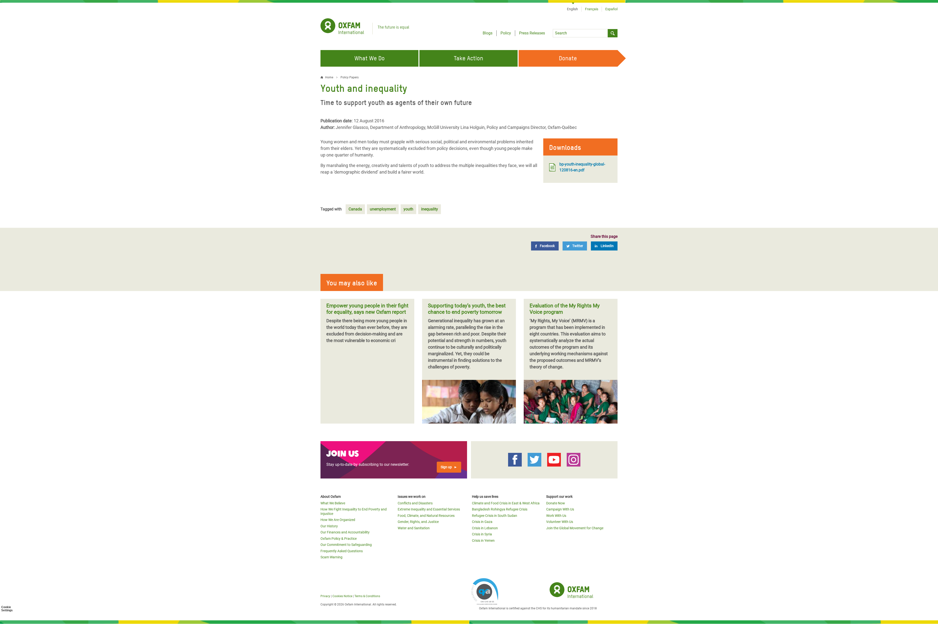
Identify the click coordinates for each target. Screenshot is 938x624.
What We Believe (332, 503)
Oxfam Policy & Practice (338, 539)
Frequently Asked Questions (341, 551)
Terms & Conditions (367, 596)
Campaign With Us (560, 509)
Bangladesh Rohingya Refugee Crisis (499, 509)
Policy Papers (350, 77)
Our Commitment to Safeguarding (346, 545)
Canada (355, 209)
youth (408, 209)
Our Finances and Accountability (345, 532)
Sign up (446, 467)
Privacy (325, 596)
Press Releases (532, 33)
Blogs (487, 33)
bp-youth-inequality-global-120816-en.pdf (582, 167)
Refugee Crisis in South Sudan (494, 516)
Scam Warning (331, 557)
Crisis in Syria (482, 534)
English (572, 9)
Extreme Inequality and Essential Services (429, 509)
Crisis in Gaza (482, 522)
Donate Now (555, 503)
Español (611, 9)
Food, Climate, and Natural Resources (426, 516)
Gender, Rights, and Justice (418, 522)
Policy (506, 33)
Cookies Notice (342, 596)
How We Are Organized (337, 520)
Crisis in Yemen (483, 540)
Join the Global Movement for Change (574, 528)
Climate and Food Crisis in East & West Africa (506, 503)
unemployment (383, 209)
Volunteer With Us (559, 522)
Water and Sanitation (414, 528)
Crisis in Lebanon (485, 528)
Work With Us (556, 516)
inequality (429, 209)
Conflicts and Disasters (415, 503)
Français (591, 9)
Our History (329, 526)
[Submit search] (613, 33)
